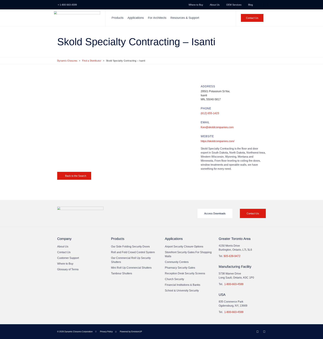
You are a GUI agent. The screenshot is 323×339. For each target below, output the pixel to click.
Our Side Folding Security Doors (130, 246)
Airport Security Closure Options (184, 246)
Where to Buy (196, 4)
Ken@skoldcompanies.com (217, 127)
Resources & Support (184, 17)
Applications (136, 17)
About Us (215, 4)
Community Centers (177, 262)
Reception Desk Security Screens (185, 273)
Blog (250, 4)
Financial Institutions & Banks (182, 284)
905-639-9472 (232, 256)
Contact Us (63, 252)
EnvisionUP (136, 331)
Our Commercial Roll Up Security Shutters (131, 260)
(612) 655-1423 (210, 113)
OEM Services (233, 4)
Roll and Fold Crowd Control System (133, 252)
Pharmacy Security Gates (180, 267)
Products (117, 17)
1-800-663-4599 (233, 284)
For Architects (157, 17)
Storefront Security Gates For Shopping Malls (188, 254)
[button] (265, 5)
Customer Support (68, 258)
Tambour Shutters (121, 273)
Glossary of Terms (68, 269)
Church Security (174, 279)
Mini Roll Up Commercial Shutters (131, 267)
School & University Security (182, 290)
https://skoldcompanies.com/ (217, 141)
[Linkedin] (257, 331)
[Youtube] (264, 331)
